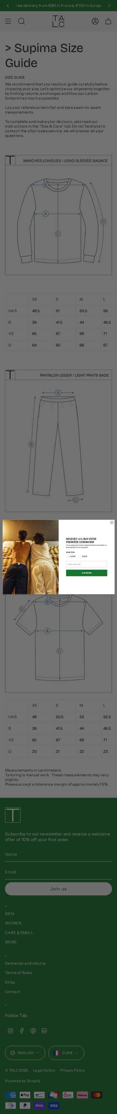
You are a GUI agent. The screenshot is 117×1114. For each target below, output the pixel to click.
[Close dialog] (111, 522)
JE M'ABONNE (86, 573)
